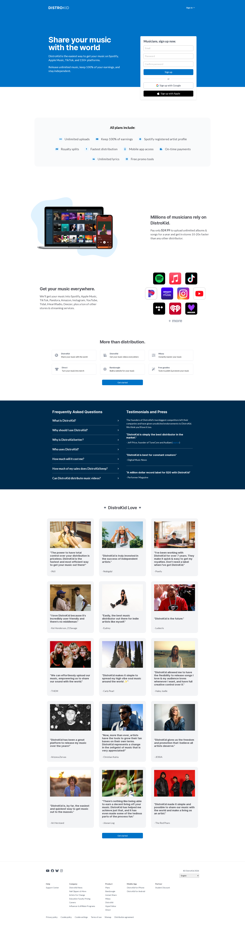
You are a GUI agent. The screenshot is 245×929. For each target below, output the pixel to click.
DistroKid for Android (136, 891)
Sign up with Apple (170, 93)
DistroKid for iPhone (135, 888)
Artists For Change (77, 895)
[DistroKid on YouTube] (47, 870)
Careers (72, 902)
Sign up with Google (170, 85)
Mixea (107, 899)
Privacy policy (52, 917)
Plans (107, 888)
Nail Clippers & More (77, 891)
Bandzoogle (110, 891)
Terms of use (96, 917)
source (175, 442)
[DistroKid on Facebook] (52, 870)
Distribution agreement (124, 917)
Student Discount (162, 888)
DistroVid (109, 902)
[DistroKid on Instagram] (61, 870)
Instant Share (111, 895)
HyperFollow (110, 906)
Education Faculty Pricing (79, 899)
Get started (123, 382)
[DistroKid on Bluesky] (57, 870)
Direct (108, 910)
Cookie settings (81, 917)
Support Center (52, 888)
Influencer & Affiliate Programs (82, 906)
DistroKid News (75, 888)
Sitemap (108, 917)
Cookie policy (66, 917)
